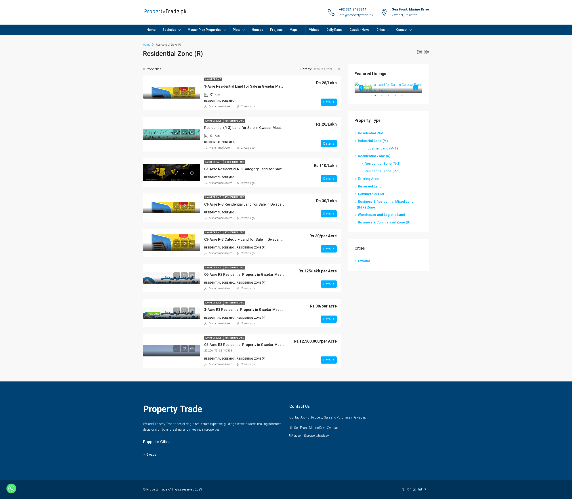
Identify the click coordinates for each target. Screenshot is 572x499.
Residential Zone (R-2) (383, 164)
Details (328, 102)
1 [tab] (377, 97)
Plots (236, 30)
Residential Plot (370, 133)
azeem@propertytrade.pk (311, 435)
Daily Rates (334, 30)
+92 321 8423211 (353, 9)
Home (151, 30)
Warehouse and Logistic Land (381, 215)
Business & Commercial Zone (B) (384, 222)
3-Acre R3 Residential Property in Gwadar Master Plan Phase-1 (255, 309)
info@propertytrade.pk (356, 15)
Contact (401, 30)
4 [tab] (397, 97)
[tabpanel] (388, 87)
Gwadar (364, 261)
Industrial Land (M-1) (381, 148)
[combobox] (326, 69)
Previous (361, 87)
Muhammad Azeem (220, 106)
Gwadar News (359, 30)
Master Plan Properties (204, 30)
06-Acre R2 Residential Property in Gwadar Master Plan (249, 274)
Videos (314, 30)
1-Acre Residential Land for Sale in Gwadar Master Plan (249, 86)
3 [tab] (391, 97)
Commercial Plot (371, 194)
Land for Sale (213, 79)
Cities (380, 30)
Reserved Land (370, 186)
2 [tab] (384, 97)
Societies (169, 30)
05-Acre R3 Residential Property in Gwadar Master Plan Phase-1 (256, 345)
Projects (276, 30)
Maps (294, 30)
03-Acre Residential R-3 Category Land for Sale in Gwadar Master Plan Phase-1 (269, 169)
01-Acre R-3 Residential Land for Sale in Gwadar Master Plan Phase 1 (261, 204)
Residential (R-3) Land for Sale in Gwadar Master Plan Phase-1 (255, 128)
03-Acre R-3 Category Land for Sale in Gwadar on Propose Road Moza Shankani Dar (273, 239)
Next (415, 87)
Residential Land (234, 121)
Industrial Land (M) (373, 141)
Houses (257, 30)
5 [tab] (404, 97)
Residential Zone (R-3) (383, 171)
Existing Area (368, 179)
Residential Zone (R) (374, 156)
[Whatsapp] (11, 488)
